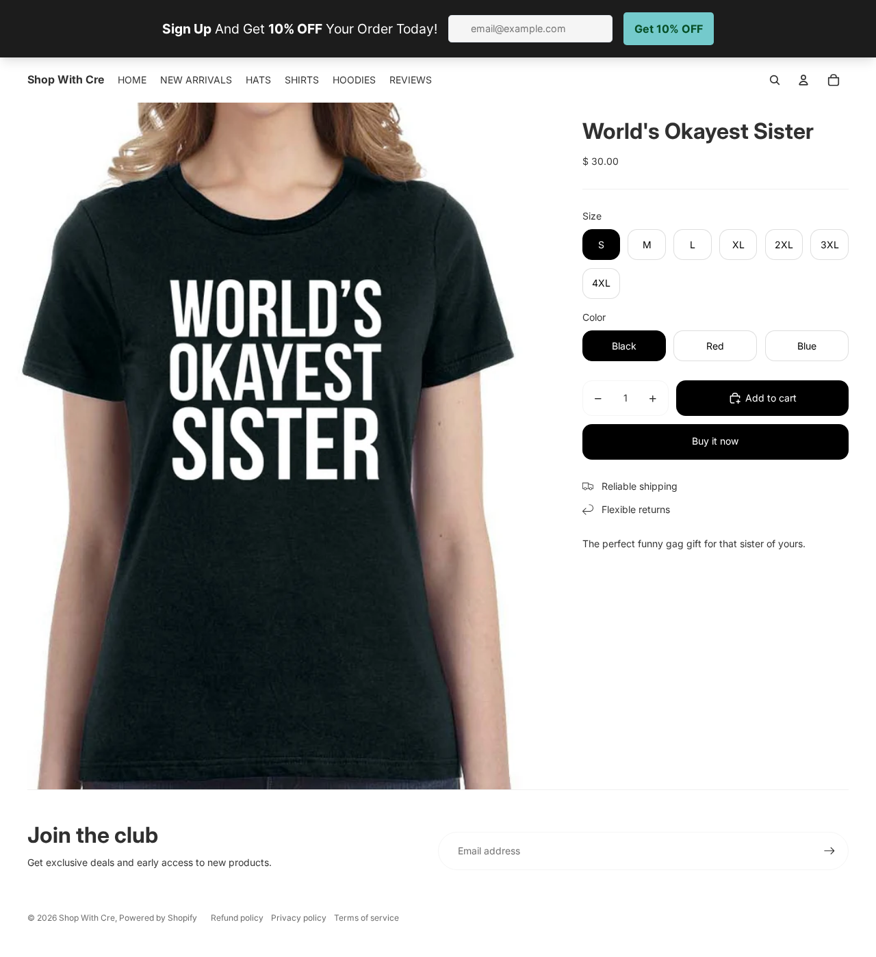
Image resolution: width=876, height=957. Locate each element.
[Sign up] (829, 851)
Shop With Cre (87, 918)
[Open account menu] (803, 80)
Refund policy (237, 918)
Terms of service (366, 918)
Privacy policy (298, 918)
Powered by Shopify (158, 918)
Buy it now (715, 441)
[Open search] (775, 80)
